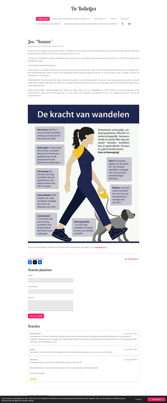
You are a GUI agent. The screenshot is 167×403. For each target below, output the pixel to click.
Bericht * (31, 297)
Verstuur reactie (36, 316)
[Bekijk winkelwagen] (129, 24)
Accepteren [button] (156, 399)
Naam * (31, 275)
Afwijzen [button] (138, 399)
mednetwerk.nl (101, 247)
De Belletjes (83, 8)
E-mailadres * (33, 286)
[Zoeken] (122, 23)
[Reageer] (136, 333)
